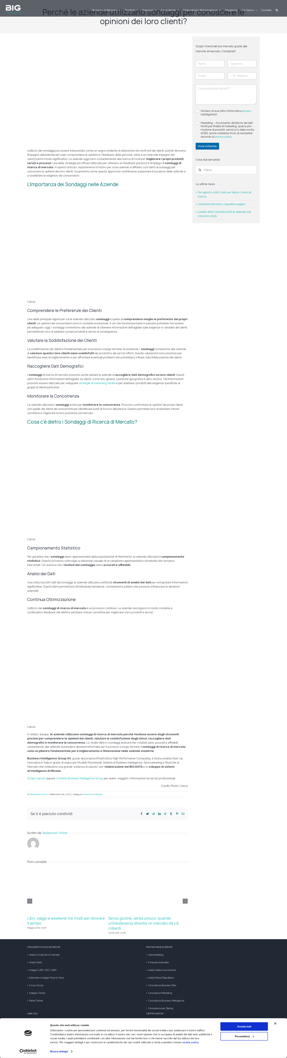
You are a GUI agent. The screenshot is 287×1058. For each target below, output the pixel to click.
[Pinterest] (177, 813)
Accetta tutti (244, 1026)
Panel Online (36, 1000)
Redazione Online (39, 794)
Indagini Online (37, 993)
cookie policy (190, 1042)
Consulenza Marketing (160, 993)
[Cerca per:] (226, 169)
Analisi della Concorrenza (162, 970)
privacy (246, 111)
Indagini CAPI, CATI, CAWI (42, 970)
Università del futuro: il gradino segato (221, 204)
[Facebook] (141, 813)
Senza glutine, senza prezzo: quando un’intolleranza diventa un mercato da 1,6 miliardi (143, 923)
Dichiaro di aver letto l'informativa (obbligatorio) (226, 112)
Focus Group (36, 985)
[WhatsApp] (165, 813)
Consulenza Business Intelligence (166, 1000)
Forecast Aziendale (158, 962)
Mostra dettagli (59, 1051)
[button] (277, 10)
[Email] (183, 813)
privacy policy (223, 136)
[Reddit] (153, 813)
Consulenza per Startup (160, 1008)
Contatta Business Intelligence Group (79, 778)
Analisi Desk (35, 962)
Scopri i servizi (36, 778)
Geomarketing (155, 954)
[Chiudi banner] (275, 1023)
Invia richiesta (207, 146)
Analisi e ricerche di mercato (44, 954)
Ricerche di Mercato (93, 794)
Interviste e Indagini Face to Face (46, 977)
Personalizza (242, 1036)
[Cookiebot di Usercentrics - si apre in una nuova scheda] (28, 1051)
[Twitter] (147, 813)
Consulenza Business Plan (162, 985)
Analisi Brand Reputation (161, 977)
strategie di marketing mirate (97, 383)
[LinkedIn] (159, 813)
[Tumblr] (171, 813)
